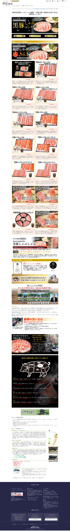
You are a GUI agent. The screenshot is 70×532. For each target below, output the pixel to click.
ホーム (4, 5)
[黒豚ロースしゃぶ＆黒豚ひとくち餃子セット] (46, 94)
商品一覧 (7, 5)
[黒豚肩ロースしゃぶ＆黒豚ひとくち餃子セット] (23, 119)
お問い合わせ (27, 5)
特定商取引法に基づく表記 (33, 524)
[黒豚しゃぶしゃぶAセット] (46, 144)
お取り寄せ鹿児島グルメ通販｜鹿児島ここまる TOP (41, 8)
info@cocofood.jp (51, 517)
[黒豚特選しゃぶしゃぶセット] (23, 219)
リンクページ (55, 524)
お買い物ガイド (18, 5)
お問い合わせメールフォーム (51, 519)
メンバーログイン (19, 524)
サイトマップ (51, 524)
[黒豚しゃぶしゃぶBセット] (23, 169)
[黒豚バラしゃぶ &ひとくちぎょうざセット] (23, 144)
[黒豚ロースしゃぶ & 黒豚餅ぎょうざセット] (23, 94)
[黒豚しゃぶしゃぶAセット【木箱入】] (23, 194)
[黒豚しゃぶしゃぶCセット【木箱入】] (46, 219)
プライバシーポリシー (41, 524)
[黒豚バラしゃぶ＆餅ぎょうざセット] (46, 119)
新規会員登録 (14, 524)
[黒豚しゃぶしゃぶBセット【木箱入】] (46, 194)
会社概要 (23, 5)
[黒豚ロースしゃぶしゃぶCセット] (46, 169)
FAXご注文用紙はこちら (35, 519)
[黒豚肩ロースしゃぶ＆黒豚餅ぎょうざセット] (46, 69)
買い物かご (31, 5)
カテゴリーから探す (12, 5)
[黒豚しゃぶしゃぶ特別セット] (23, 69)
